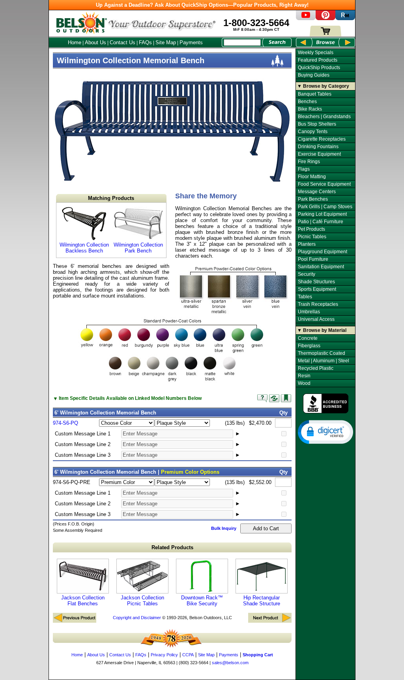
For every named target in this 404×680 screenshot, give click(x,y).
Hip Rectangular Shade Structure (261, 601)
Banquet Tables (314, 94)
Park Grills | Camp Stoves (325, 206)
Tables (305, 297)
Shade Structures (316, 281)
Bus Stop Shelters (317, 124)
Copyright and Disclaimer (137, 617)
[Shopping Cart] (325, 35)
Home (74, 42)
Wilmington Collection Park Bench (138, 248)
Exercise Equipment (319, 154)
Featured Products (317, 60)
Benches (307, 101)
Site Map (165, 42)
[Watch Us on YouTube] (306, 18)
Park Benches (313, 199)
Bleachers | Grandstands (324, 116)
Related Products (172, 547)
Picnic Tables (312, 236)
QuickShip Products (319, 67)
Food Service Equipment (324, 184)
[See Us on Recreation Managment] (345, 18)
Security (306, 274)
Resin (304, 376)
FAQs (145, 42)
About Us (95, 42)
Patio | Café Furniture (320, 221)
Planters (307, 244)
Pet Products (311, 229)
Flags (304, 169)
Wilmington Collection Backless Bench (84, 248)
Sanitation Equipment (321, 266)
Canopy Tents (312, 131)
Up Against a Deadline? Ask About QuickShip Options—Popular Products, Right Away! (202, 5)
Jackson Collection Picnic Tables (142, 601)
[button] (325, 431)
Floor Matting (312, 176)
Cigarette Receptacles (322, 139)
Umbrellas (309, 312)
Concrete (308, 338)
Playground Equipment (322, 251)
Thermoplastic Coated (321, 353)
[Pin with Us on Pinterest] (325, 18)
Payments (191, 42)
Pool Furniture (313, 259)
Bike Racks (310, 109)
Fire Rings (309, 161)
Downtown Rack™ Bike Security (202, 601)
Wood (304, 383)
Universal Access (316, 319)
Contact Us (122, 42)
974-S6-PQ (65, 423)
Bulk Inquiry (223, 528)
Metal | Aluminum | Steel (323, 361)
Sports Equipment (317, 289)
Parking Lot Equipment (322, 214)
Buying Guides (313, 75)
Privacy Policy (164, 654)
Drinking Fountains (318, 146)
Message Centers (317, 191)
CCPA (188, 654)
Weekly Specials (315, 52)
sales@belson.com (230, 662)
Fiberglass (309, 345)
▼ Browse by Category (323, 86)
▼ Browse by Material (321, 330)
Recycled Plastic (315, 368)
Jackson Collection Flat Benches (83, 601)
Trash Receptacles (318, 304)
